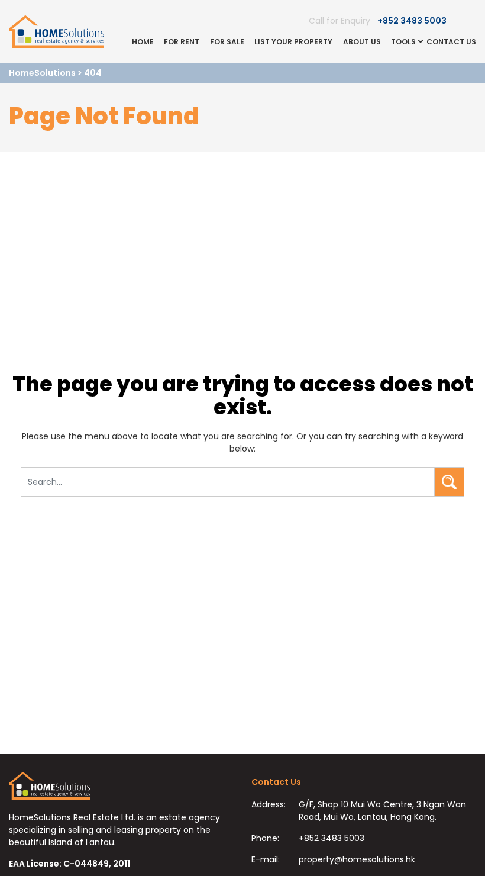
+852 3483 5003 (412, 21)
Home (143, 42)
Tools (403, 42)
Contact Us (451, 42)
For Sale (227, 42)
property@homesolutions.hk (357, 859)
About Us (362, 42)
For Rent (181, 42)
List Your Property (293, 42)
